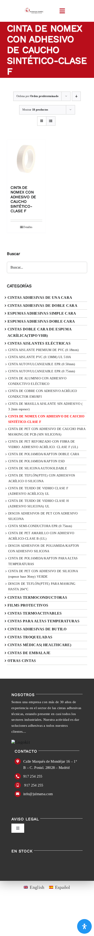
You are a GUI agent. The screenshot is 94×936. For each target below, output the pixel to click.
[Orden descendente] (76, 96)
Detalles (27, 227)
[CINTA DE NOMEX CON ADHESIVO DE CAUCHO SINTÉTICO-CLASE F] (26, 160)
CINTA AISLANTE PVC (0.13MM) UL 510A (39, 357)
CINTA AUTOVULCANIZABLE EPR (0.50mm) (41, 364)
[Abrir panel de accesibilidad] (84, 926)
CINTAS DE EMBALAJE (29, 653)
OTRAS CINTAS (22, 661)
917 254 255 (32, 776)
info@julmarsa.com (38, 794)
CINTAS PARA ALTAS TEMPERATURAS (43, 621)
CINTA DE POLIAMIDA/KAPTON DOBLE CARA (43, 454)
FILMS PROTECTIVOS (28, 605)
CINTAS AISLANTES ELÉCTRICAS (39, 343)
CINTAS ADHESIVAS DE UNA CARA (40, 297)
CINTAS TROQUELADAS (30, 637)
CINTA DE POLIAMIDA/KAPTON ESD (36, 461)
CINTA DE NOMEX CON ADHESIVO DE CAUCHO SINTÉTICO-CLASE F (23, 199)
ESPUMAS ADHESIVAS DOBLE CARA (41, 321)
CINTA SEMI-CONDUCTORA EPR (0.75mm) (40, 526)
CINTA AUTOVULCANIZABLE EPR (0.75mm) (41, 371)
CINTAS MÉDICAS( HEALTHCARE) (39, 645)
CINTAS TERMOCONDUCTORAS (37, 597)
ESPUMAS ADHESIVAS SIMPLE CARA (42, 313)
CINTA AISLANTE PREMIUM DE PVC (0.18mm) (43, 350)
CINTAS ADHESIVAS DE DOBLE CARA (42, 305)
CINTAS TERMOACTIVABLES (35, 613)
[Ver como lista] (50, 121)
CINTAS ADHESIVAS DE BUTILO (37, 629)
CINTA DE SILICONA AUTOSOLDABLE (37, 468)
